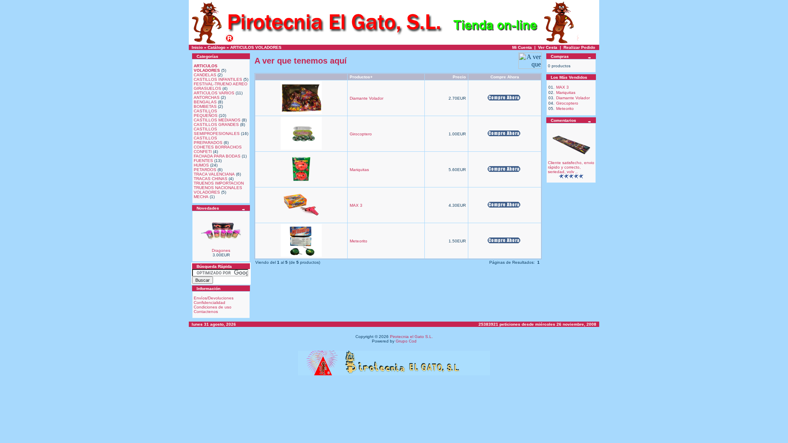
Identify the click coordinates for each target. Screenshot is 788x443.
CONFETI (203, 151)
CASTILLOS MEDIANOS (217, 120)
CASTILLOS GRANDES (216, 124)
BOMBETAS (205, 106)
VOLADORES (207, 192)
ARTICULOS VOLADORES (256, 47)
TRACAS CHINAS (210, 178)
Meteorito (358, 241)
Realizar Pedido (579, 47)
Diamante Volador (366, 98)
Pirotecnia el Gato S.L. (411, 336)
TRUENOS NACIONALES (218, 187)
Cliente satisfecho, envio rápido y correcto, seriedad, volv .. (571, 167)
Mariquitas (359, 169)
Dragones (221, 250)
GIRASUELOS (207, 88)
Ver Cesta (547, 47)
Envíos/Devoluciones (214, 298)
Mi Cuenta (522, 47)
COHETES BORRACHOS (218, 147)
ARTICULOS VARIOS (214, 93)
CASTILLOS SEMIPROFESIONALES (217, 131)
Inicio (197, 47)
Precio (459, 77)
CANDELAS (205, 75)
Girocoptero (361, 134)
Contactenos (206, 311)
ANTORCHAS (207, 97)
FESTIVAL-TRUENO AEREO (220, 84)
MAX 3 (356, 205)
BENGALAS (205, 102)
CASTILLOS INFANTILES (218, 79)
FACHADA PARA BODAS (217, 156)
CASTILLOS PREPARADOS (208, 140)
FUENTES (203, 160)
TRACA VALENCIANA (214, 174)
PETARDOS (205, 169)
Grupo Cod (406, 341)
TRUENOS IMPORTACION (219, 183)
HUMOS (201, 165)
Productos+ (361, 77)
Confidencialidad (209, 302)
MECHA (201, 196)
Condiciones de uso (212, 307)
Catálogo (216, 47)
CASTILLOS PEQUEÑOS (206, 113)
